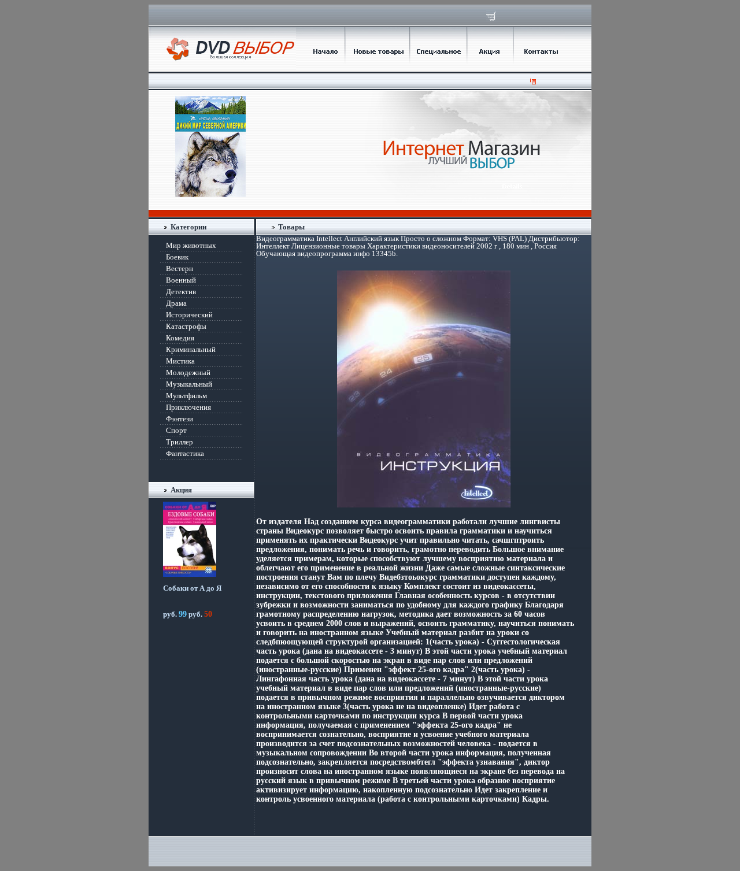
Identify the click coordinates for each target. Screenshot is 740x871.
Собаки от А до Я (192, 588)
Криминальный (191, 349)
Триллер (179, 442)
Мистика (180, 361)
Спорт (176, 430)
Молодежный (188, 372)
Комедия (180, 337)
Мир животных (191, 245)
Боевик (177, 257)
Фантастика (185, 453)
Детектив (181, 291)
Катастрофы (186, 326)
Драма (176, 303)
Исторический (189, 314)
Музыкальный (189, 384)
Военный (181, 280)
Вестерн (179, 268)
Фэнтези (179, 418)
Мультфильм (186, 395)
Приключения (188, 407)
